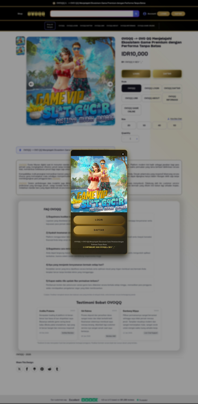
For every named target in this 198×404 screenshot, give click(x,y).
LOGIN (99, 220)
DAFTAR (99, 230)
